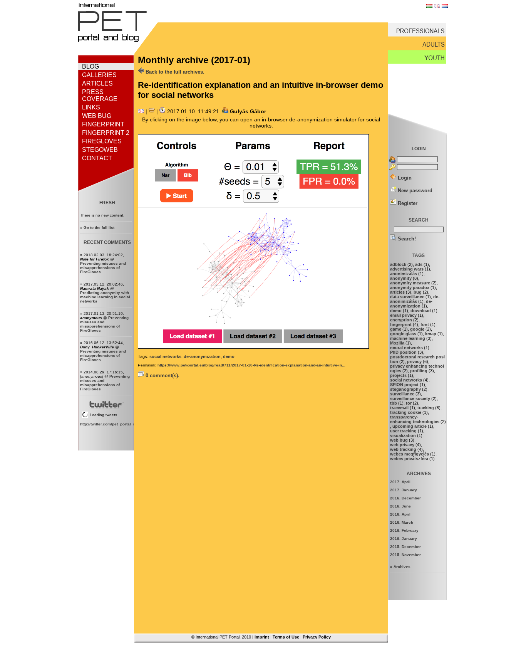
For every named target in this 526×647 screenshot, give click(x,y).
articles (397, 292)
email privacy (403, 315)
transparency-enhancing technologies (414, 419)
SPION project (404, 384)
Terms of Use (286, 637)
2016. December (405, 498)
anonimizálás (403, 273)
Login (404, 178)
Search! (406, 239)
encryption (401, 320)
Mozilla (397, 343)
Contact (97, 158)
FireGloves (102, 141)
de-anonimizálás (415, 299)
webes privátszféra (409, 458)
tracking (425, 407)
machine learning (407, 338)
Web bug (96, 116)
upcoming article (409, 426)
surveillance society (410, 398)
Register (406, 203)
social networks (165, 356)
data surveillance (407, 296)
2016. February (404, 530)
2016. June (400, 506)
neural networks (406, 347)
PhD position (403, 352)
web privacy (402, 444)
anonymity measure (410, 283)
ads (418, 264)
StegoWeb (100, 149)
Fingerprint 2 (105, 132)
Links (91, 107)
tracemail (399, 407)
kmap (430, 333)
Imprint (262, 637)
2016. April (400, 514)
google (417, 329)
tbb (393, 403)
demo (229, 356)
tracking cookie (405, 412)
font (424, 324)
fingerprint (401, 324)
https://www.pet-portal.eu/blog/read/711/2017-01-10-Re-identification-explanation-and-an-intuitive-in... (251, 365)
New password (414, 190)
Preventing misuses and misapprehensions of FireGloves (103, 267)
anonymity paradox (409, 287)
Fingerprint (103, 124)
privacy (414, 361)
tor (409, 403)
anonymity (401, 278)
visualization (403, 435)
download (420, 310)
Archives (402, 567)
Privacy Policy (317, 637)
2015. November (405, 555)
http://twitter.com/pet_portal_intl (109, 424)
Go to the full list (99, 227)
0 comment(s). (161, 375)
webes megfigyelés (409, 454)
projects (398, 375)
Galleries (99, 75)
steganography (405, 389)
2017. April (400, 482)
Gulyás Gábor (248, 111)
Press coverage (99, 95)
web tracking (403, 449)
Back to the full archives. (174, 72)
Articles (97, 83)
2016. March (401, 522)
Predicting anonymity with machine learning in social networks (105, 297)
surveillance (402, 394)
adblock (398, 264)
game (395, 329)
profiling (418, 370)
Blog (90, 66)
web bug (399, 440)
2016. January (403, 538)
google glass (403, 333)
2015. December (405, 546)
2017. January (403, 490)
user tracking (403, 431)
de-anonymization (202, 356)
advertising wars (407, 269)
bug (418, 292)
